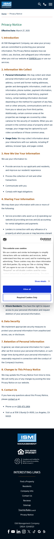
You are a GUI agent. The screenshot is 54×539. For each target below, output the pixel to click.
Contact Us (27, 496)
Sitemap (27, 505)
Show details (40, 281)
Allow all (27, 289)
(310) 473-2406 (23, 406)
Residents (27, 486)
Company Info (27, 491)
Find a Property (27, 481)
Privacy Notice (27, 515)
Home (4, 14)
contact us (12, 399)
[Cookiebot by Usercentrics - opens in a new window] (40, 239)
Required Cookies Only (27, 297)
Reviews (27, 500)
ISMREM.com (35, 58)
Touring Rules (27, 510)
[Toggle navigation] (50, 4)
